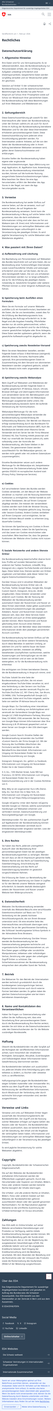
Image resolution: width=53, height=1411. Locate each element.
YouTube (9, 1328)
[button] (49, 1276)
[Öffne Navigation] (49, 14)
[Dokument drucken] (44, 23)
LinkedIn (23, 1328)
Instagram (31, 1323)
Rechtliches (44, 1401)
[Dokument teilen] (50, 23)
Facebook (9, 1323)
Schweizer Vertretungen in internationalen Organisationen (23, 1363)
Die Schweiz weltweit (13, 1354)
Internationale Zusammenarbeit (18, 1372)
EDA (9, 14)
